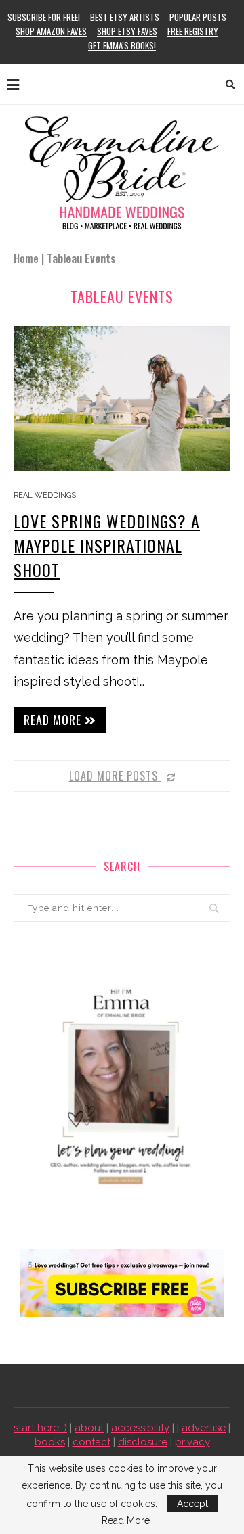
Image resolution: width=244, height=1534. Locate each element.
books (50, 1442)
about (89, 1428)
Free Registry (192, 31)
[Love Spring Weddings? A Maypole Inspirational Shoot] (122, 398)
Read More (126, 1520)
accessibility (140, 1428)
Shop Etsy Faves (127, 31)
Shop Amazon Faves (51, 31)
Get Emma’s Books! (122, 45)
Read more (52, 719)
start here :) (40, 1428)
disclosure (142, 1442)
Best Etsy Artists (124, 17)
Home (26, 258)
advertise (204, 1428)
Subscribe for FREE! (43, 17)
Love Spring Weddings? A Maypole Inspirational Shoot (107, 545)
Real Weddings (45, 495)
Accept (192, 1503)
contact (91, 1442)
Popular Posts (197, 17)
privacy (192, 1442)
